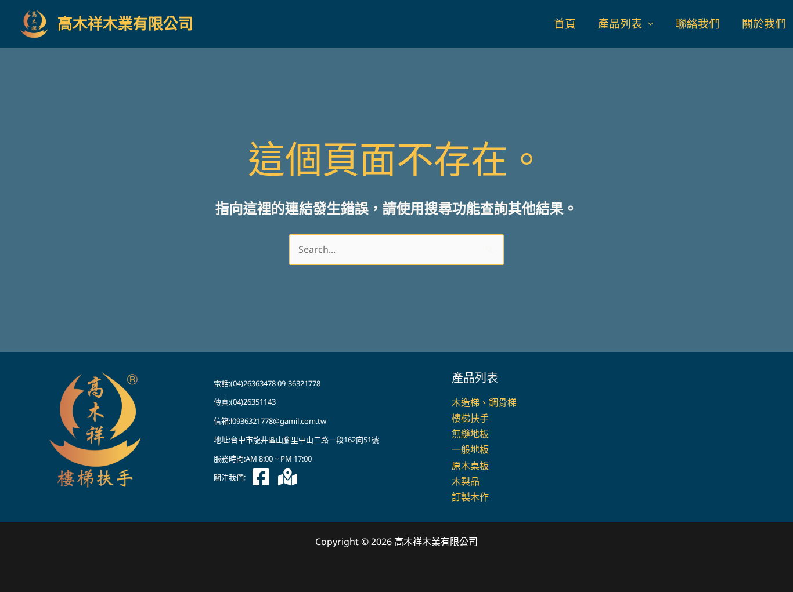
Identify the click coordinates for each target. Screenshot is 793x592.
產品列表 (620, 23)
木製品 (466, 481)
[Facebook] (261, 476)
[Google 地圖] (287, 476)
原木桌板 (470, 465)
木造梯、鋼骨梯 (484, 402)
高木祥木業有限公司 (125, 23)
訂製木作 (470, 497)
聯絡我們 (698, 23)
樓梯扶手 (470, 418)
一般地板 (470, 449)
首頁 (565, 23)
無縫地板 (470, 433)
